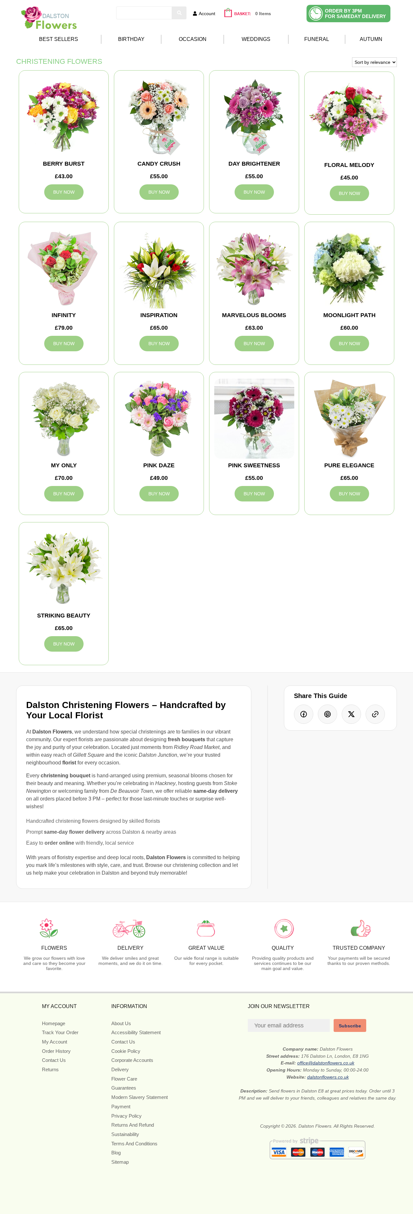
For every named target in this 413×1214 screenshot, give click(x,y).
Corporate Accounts (132, 1060)
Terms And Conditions (134, 1143)
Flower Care (124, 1079)
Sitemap (120, 1162)
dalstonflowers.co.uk (328, 1077)
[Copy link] (375, 714)
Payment (120, 1106)
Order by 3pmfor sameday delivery (355, 13)
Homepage (53, 1023)
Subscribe (350, 1025)
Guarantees (123, 1088)
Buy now (64, 192)
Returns (50, 1069)
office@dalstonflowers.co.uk (325, 1062)
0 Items (263, 13)
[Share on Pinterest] (327, 714)
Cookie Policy (125, 1051)
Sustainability (125, 1134)
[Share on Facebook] (303, 714)
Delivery (120, 1069)
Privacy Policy (126, 1116)
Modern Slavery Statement (139, 1097)
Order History (56, 1051)
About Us (121, 1023)
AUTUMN (371, 39)
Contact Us (54, 1060)
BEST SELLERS (58, 39)
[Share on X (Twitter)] (351, 714)
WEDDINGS (256, 39)
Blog (116, 1152)
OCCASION (192, 39)
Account (207, 13)
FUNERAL (316, 39)
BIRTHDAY (131, 39)
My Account (54, 1041)
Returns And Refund (132, 1125)
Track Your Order (60, 1032)
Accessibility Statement (136, 1032)
